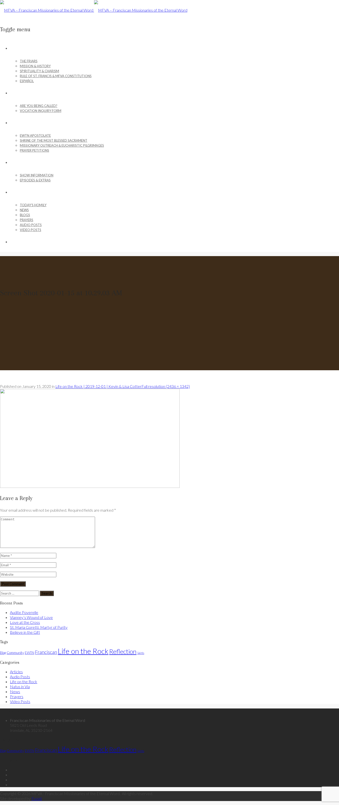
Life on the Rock (83, 651)
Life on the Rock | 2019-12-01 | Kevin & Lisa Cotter (98, 386)
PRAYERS (26, 220)
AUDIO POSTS (31, 225)
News (15, 691)
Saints (140, 652)
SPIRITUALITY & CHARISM (39, 71)
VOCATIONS (19, 93)
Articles (16, 671)
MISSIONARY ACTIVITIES (27, 123)
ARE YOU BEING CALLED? (38, 106)
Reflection (122, 651)
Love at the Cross (25, 622)
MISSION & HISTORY (35, 66)
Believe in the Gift (25, 632)
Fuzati (37, 798)
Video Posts (20, 701)
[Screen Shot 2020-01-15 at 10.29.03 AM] (90, 486)
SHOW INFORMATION (36, 175)
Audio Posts (20, 676)
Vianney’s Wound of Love (31, 617)
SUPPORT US (19, 242)
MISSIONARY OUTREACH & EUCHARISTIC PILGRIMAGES (62, 145)
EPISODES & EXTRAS (35, 180)
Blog (3, 653)
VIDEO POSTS (30, 230)
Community (15, 652)
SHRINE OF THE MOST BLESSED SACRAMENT (53, 140)
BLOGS (25, 215)
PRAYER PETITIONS (34, 150)
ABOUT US (17, 48)
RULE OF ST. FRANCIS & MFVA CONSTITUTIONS (56, 76)
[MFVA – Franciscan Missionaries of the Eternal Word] (93, 10)
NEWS (24, 210)
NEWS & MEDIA (21, 192)
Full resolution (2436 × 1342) (165, 386)
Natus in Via (20, 686)
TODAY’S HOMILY (33, 205)
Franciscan (46, 652)
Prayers (16, 696)
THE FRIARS (28, 61)
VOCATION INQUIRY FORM (40, 111)
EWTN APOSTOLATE (35, 135)
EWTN (29, 653)
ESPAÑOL (27, 81)
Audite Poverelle (24, 612)
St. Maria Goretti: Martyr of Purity (39, 627)
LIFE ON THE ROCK (24, 163)
